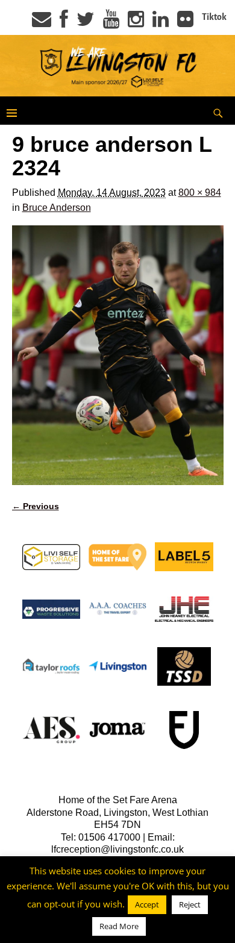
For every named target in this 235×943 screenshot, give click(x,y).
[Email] (41, 23)
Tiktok (214, 17)
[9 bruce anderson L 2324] (118, 355)
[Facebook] (64, 23)
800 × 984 (199, 192)
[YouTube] (111, 23)
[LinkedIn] (160, 23)
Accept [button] (147, 904)
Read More (119, 926)
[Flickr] (185, 23)
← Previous (35, 506)
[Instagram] (136, 23)
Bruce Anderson (56, 207)
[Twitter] (86, 23)
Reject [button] (190, 904)
